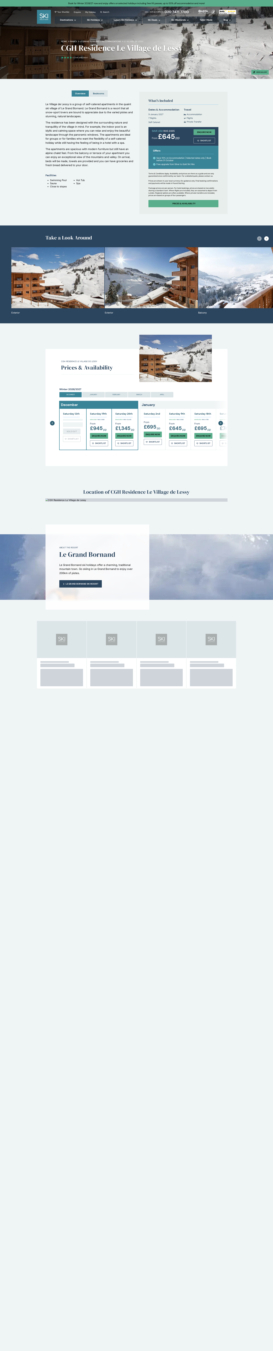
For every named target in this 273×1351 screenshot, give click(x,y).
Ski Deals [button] (152, 20)
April (162, 395)
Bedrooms (98, 93)
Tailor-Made (206, 20)
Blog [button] (226, 20)
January (93, 395)
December (70, 395)
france (73, 41)
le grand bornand (90, 41)
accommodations (111, 41)
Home (64, 41)
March (139, 395)
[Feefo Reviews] (227, 11)
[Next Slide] (221, 416)
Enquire (77, 12)
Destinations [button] (66, 20)
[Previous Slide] (52, 416)
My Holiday (90, 12)
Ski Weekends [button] (178, 20)
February (116, 395)
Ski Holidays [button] (93, 20)
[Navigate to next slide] (266, 238)
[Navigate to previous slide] (259, 238)
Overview (80, 93)
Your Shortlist (63, 12)
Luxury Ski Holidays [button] (124, 20)
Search (106, 12)
